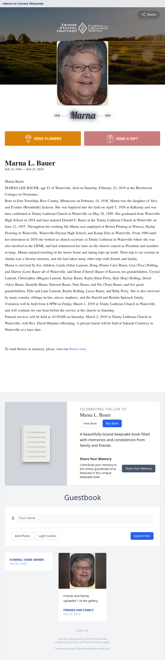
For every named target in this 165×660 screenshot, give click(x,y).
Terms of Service (93, 642)
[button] (82, 571)
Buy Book (112, 423)
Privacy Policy (71, 642)
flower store (77, 348)
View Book (90, 423)
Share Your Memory (138, 468)
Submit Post (142, 536)
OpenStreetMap (87, 648)
